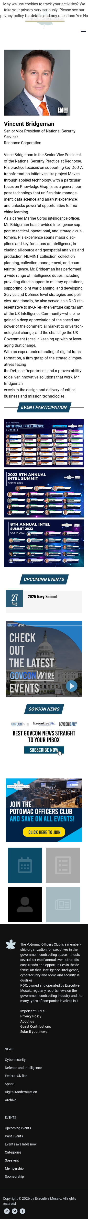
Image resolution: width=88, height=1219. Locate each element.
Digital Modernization (21, 1092)
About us (27, 1021)
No (85, 15)
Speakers (12, 1160)
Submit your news (33, 1032)
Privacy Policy (30, 1016)
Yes (79, 15)
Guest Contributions (35, 1026)
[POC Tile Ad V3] (44, 810)
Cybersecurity (15, 1060)
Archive (10, 1100)
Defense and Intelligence (23, 1068)
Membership (14, 1168)
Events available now (21, 1144)
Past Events (14, 1136)
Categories (13, 1152)
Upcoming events (18, 1128)
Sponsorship (14, 1176)
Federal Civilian (16, 1076)
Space (9, 1084)
